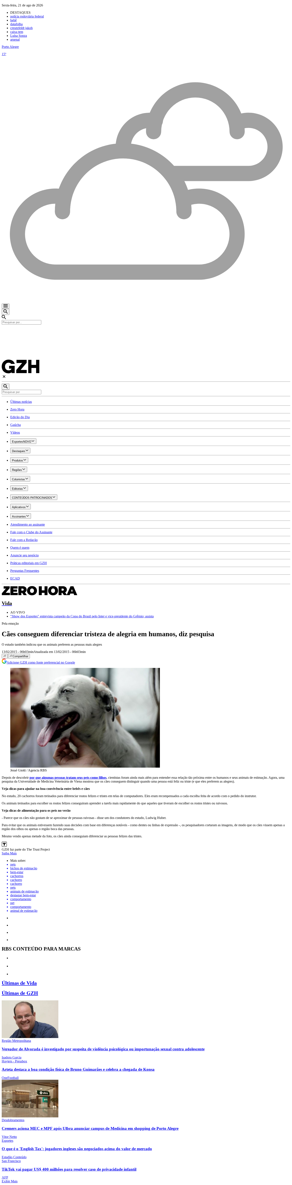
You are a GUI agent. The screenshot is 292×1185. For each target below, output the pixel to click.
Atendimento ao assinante (27, 524)
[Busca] (5, 312)
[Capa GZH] (146, 332)
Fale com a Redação (24, 540)
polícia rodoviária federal (27, 16)
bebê (13, 20)
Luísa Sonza (18, 35)
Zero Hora (17, 409)
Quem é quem (19, 547)
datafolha (16, 24)
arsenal (15, 39)
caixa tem (16, 32)
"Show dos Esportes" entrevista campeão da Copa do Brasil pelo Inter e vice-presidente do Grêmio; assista (82, 616)
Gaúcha (15, 425)
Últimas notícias (21, 401)
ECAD (15, 578)
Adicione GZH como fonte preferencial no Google (41, 662)
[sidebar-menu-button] (5, 306)
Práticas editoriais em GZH (28, 563)
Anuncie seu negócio (24, 555)
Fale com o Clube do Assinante (31, 532)
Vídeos (15, 432)
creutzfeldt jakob (21, 28)
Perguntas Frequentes (24, 570)
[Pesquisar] (5, 387)
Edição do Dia (20, 417)
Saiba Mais (9, 853)
